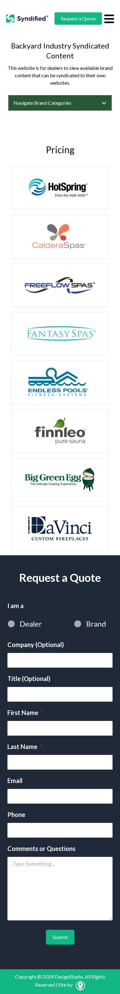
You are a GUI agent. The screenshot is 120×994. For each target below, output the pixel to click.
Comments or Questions (41, 848)
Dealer (31, 623)
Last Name (24, 746)
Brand (96, 623)
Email (17, 780)
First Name (25, 712)
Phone (16, 814)
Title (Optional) (28, 678)
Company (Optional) (35, 644)
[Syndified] (27, 19)
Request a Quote (78, 18)
